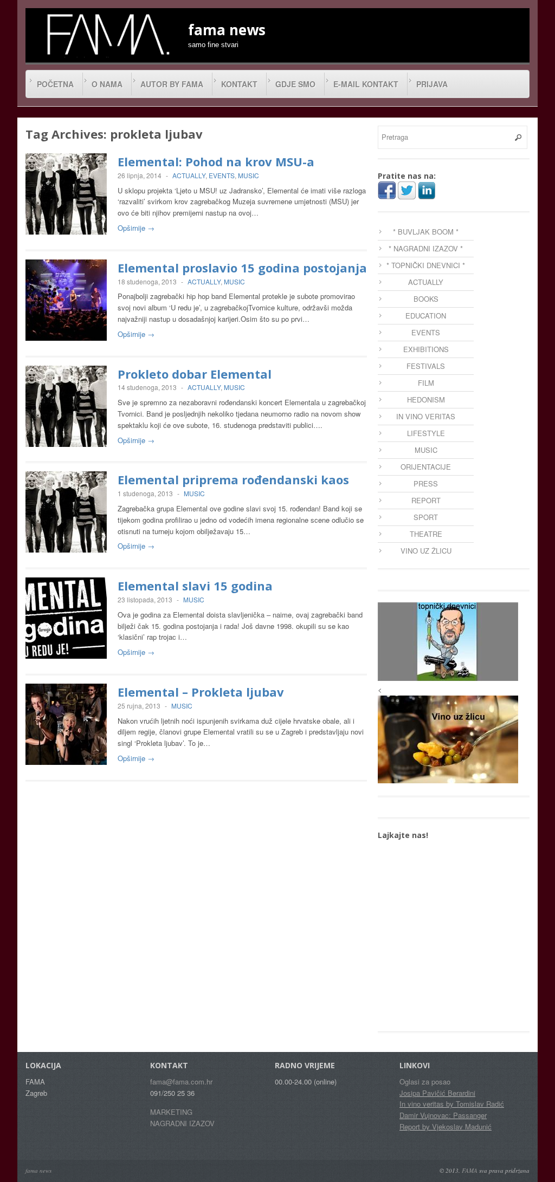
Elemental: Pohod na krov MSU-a (216, 161)
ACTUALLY (188, 175)
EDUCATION (425, 315)
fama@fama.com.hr (181, 1081)
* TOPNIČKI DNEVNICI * (425, 265)
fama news (38, 1170)
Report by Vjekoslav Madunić (445, 1126)
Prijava (432, 84)
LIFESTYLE (426, 433)
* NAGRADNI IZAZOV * (426, 248)
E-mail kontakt (365, 84)
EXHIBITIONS (426, 349)
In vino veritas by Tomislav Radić (451, 1104)
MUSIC (248, 175)
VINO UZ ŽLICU (426, 550)
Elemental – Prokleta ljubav (201, 692)
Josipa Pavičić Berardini (437, 1093)
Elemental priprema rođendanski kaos (233, 479)
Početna (55, 84)
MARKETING (171, 1112)
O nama (107, 84)
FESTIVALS (425, 366)
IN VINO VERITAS (425, 416)
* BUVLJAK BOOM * (426, 231)
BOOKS (426, 299)
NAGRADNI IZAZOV (182, 1123)
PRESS (426, 483)
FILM (426, 383)
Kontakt (239, 84)
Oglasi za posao (424, 1081)
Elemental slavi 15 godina (195, 585)
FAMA (469, 1170)
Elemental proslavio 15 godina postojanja (242, 267)
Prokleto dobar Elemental (195, 374)
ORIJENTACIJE (426, 467)
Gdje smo (295, 84)
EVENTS (222, 175)
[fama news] (106, 34)
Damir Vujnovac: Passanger (443, 1115)
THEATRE (426, 534)
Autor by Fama (171, 84)
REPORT (426, 500)
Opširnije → (136, 228)
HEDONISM (426, 399)
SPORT (426, 517)
